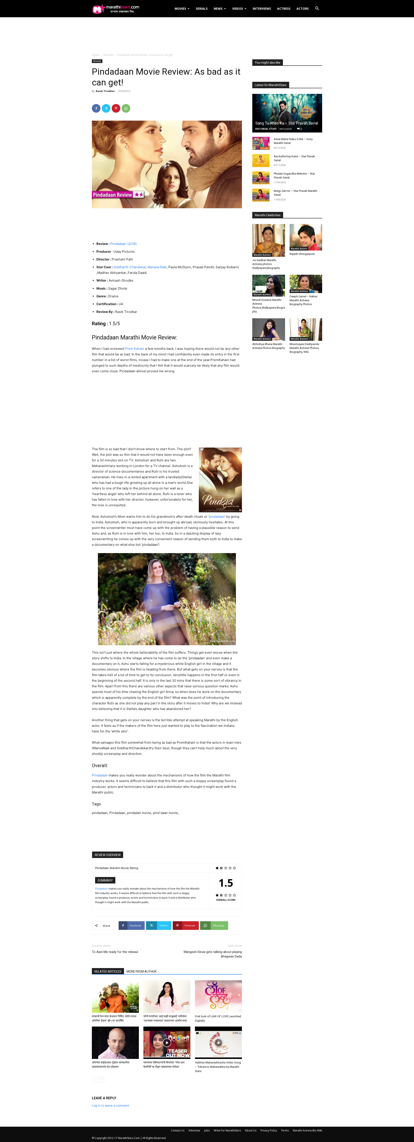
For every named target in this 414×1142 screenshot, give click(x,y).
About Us (250, 1130)
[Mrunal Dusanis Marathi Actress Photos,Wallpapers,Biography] (268, 286)
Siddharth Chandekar (129, 267)
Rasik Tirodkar (105, 91)
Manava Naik (157, 267)
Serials (202, 8)
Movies (180, 8)
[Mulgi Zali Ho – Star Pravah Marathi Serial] (261, 195)
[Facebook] (96, 108)
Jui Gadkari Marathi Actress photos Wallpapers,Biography (266, 264)
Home (95, 55)
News (218, 8)
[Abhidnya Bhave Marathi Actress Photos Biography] (268, 329)
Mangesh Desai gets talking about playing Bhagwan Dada (213, 954)
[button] (317, 9)
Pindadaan (100, 775)
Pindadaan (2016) (123, 244)
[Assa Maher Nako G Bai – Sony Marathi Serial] (261, 143)
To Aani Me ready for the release (115, 952)
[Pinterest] (116, 108)
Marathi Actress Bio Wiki (307, 1130)
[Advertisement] (207, 35)
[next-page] (101, 1079)
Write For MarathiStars (227, 1130)
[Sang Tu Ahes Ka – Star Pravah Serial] (287, 113)
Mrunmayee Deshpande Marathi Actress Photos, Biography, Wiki (304, 347)
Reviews (108, 55)
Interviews (262, 8)
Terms (285, 1130)
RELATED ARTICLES (107, 971)
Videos (237, 8)
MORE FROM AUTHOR (142, 971)
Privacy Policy (268, 1130)
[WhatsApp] (126, 108)
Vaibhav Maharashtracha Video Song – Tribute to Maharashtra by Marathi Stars (218, 1067)
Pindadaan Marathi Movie (124, 337)
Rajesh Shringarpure (302, 254)
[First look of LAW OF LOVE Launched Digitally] (218, 996)
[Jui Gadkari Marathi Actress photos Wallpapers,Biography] (268, 240)
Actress (283, 8)
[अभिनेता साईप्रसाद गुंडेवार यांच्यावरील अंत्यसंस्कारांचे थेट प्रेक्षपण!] (115, 1043)
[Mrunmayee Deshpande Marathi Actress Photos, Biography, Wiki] (306, 329)
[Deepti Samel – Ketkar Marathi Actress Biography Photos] (306, 284)
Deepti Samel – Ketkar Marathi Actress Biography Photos (303, 300)
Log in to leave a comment (110, 1105)
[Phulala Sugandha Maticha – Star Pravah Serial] (261, 177)
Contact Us (177, 1130)
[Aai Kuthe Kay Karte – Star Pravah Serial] (261, 160)
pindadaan (217, 516)
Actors (302, 8)
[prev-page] (94, 1079)
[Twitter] (106, 108)
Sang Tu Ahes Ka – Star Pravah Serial (286, 123)
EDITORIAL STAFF (266, 128)
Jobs (207, 1130)
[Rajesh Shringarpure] (306, 237)
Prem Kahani (134, 349)
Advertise (194, 1130)
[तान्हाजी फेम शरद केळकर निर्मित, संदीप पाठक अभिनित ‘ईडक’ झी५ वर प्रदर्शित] (115, 996)
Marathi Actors (299, 248)
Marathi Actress (262, 254)
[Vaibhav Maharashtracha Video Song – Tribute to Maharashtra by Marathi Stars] (218, 1043)
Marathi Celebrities (268, 215)
